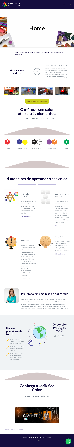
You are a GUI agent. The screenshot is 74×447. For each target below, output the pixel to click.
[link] (11, 91)
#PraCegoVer (59, 336)
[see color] (11, 4)
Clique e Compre (60, 226)
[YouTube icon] (37, 440)
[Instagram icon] (39, 440)
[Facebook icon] (35, 440)
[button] (68, 441)
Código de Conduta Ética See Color (13, 429)
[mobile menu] (63, 4)
